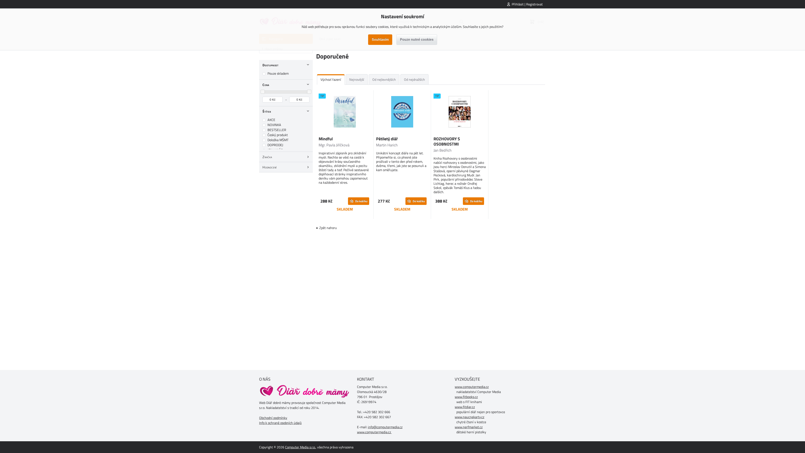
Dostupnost (270, 65)
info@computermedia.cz (385, 427)
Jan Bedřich (443, 150)
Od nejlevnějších (384, 79)
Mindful (326, 138)
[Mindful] (345, 112)
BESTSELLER (276, 129)
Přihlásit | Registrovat (527, 4)
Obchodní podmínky (273, 417)
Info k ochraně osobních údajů (280, 422)
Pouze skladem (278, 73)
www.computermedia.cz (374, 432)
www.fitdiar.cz (465, 406)
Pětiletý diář (387, 138)
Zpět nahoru (328, 227)
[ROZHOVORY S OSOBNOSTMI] (460, 112)
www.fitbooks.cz (466, 396)
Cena (265, 84)
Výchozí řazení (331, 79)
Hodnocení (269, 167)
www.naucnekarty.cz (469, 416)
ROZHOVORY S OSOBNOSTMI (447, 141)
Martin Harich (387, 145)
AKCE (271, 119)
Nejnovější (356, 79)
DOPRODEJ (275, 144)
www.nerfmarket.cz (469, 427)
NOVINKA (274, 124)
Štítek (266, 111)
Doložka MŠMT (277, 139)
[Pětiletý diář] (402, 112)
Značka (267, 156)
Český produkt (277, 134)
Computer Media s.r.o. (300, 447)
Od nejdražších (414, 79)
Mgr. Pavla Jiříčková (334, 145)
